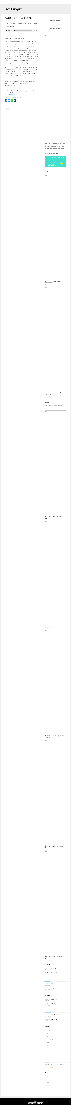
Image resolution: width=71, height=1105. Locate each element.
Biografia (5, 2)
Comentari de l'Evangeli (11, 20)
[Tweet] (9, 100)
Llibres (18, 2)
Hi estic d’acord (32, 1103)
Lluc (19, 20)
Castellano (42, 2)
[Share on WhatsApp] (12, 100)
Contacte (62, 2)
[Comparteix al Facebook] (6, 100)
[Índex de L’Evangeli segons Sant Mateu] (55, 792)
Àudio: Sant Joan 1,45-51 (50, 968)
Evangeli (12, 2)
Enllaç (34, 81)
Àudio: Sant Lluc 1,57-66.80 (51, 988)
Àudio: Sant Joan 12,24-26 (51, 972)
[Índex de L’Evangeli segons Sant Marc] (55, 902)
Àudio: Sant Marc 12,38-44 (51, 999)
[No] (69, 1101)
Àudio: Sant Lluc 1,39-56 (50, 983)
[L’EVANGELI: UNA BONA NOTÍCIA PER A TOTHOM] (55, 227)
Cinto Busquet (12, 9)
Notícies (35, 2)
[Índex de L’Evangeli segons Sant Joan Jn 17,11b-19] (55, 682)
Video (48, 1082)
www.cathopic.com (10, 94)
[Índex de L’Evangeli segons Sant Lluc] (55, 462)
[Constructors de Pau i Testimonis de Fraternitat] (55, 339)
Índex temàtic (49, 627)
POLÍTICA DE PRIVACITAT (52, 1089)
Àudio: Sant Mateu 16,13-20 (51, 1019)
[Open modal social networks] (15, 100)
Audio (48, 1076)
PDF (47, 1079)
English (56, 2)
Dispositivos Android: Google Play (14, 87)
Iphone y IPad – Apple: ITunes (13, 89)
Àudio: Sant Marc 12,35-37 (51, 1003)
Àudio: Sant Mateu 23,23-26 (51, 1014)
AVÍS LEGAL (49, 1092)
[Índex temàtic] (55, 573)
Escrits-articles (26, 2)
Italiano (50, 2)
